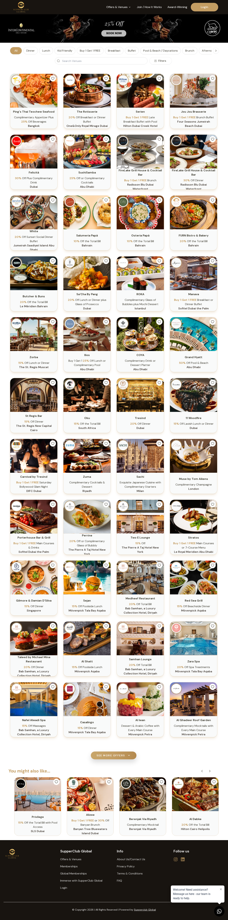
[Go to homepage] (29, 854)
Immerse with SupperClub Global (81, 880)
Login (204, 7)
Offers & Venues (70, 859)
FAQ (119, 880)
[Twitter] (175, 859)
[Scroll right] (216, 51)
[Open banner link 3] (114, 28)
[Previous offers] (202, 771)
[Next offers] (210, 771)
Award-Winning (177, 7)
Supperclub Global (145, 909)
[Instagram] (183, 859)
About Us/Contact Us (131, 859)
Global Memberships (73, 873)
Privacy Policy (126, 866)
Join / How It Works (149, 7)
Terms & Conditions (130, 873)
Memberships (69, 866)
